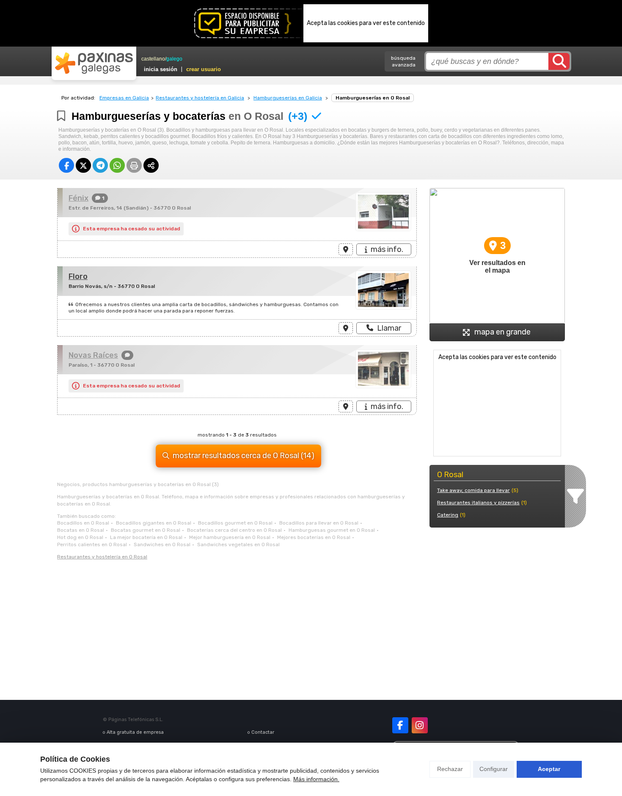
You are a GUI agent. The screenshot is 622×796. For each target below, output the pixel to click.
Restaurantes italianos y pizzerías (478, 503)
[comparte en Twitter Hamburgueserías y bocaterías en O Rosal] (83, 165)
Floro (78, 276)
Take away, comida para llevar (473, 490)
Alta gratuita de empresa (135, 732)
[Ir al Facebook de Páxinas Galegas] (400, 725)
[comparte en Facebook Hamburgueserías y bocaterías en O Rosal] (66, 165)
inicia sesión (160, 69)
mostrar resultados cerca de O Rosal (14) (243, 455)
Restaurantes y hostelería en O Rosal (102, 557)
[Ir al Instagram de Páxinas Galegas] (420, 725)
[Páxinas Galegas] (94, 63)
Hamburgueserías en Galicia (287, 98)
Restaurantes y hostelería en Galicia (200, 98)
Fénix (78, 198)
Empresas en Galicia (124, 98)
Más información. (316, 779)
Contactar (262, 732)
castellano (153, 59)
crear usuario (203, 69)
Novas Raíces (93, 355)
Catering (447, 515)
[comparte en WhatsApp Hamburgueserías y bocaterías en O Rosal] (117, 165)
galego (174, 59)
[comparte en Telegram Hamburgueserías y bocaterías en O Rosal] (100, 165)
